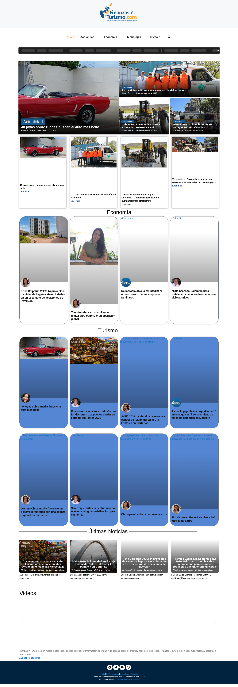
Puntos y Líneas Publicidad (129, 679)
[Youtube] (122, 667)
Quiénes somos (112, 674)
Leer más (24, 191)
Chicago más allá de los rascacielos (144, 514)
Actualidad (87, 37)
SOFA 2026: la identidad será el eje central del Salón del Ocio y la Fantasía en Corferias (143, 420)
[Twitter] (116, 667)
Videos (27, 593)
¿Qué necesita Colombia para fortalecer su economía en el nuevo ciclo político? (193, 294)
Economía (110, 37)
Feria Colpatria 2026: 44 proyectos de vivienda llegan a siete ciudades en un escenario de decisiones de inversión (144, 562)
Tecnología (134, 37)
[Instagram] (128, 667)
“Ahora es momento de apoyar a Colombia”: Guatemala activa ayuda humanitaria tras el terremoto (140, 197)
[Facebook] (110, 667)
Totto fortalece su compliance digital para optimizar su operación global (93, 316)
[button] (22, 622)
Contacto (134, 674)
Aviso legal (124, 674)
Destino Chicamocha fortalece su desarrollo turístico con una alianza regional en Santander (43, 512)
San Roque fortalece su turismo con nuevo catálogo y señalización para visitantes (93, 511)
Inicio (70, 37)
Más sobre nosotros (29, 658)
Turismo (152, 37)
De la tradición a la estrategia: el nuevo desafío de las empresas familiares (141, 294)
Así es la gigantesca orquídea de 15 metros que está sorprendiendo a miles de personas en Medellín (193, 414)
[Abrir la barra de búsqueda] (169, 37)
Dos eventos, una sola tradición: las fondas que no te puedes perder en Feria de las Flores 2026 (93, 414)
